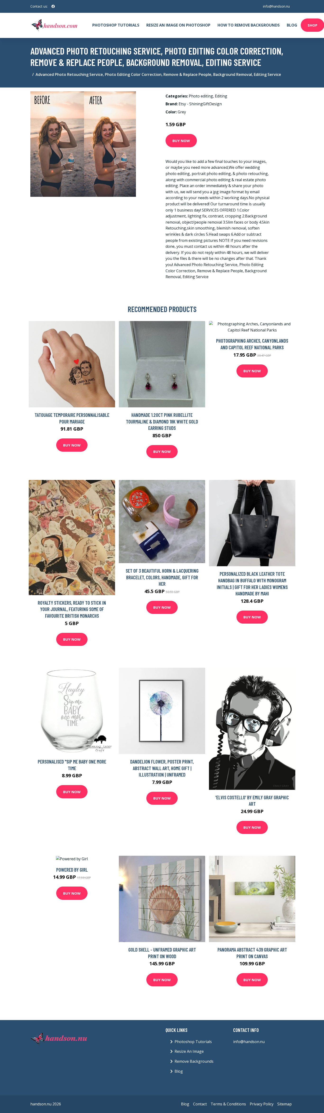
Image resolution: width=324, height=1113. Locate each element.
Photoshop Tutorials (115, 25)
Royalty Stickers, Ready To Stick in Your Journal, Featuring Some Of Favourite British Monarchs (72, 609)
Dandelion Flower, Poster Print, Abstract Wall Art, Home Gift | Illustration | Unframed (162, 768)
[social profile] (53, 6)
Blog (292, 25)
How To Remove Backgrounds (249, 25)
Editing (221, 96)
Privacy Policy (261, 1104)
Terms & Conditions (228, 1104)
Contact (200, 1104)
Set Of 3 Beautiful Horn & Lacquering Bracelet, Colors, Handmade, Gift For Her (162, 577)
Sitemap (284, 1104)
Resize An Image (189, 1051)
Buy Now (181, 140)
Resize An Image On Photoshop (178, 25)
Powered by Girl (72, 870)
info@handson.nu (276, 6)
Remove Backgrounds (194, 1061)
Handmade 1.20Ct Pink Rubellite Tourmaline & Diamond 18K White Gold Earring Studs (162, 421)
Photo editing (201, 96)
